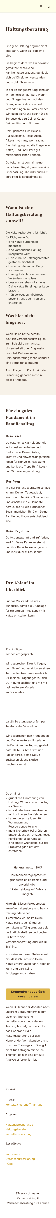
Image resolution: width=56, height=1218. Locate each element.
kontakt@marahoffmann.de (24, 1104)
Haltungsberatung (17, 1129)
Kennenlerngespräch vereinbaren (28, 994)
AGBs (9, 1163)
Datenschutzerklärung (20, 1158)
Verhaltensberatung (19, 1134)
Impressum (13, 1154)
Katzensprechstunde (19, 1124)
